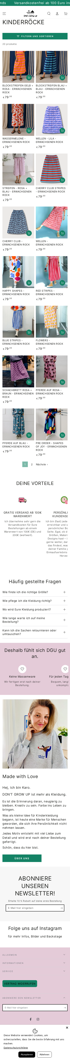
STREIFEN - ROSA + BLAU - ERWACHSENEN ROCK (17, 192)
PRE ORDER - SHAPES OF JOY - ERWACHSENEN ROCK (51, 447)
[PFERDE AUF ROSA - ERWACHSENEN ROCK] (52, 371)
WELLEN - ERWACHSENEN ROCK (49, 243)
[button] (49, 13)
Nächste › (42, 464)
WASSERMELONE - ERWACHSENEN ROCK (16, 140)
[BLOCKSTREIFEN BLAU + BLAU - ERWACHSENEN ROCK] (52, 67)
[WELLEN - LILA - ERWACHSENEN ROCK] (52, 120)
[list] (35, 526)
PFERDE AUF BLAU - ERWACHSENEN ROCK (16, 445)
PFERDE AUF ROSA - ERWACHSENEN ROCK (49, 392)
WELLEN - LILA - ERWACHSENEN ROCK (49, 140)
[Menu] (4, 13)
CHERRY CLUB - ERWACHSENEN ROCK (16, 243)
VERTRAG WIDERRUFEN (19, 983)
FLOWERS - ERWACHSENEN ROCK (49, 342)
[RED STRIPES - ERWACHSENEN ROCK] (52, 272)
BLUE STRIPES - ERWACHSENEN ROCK (16, 342)
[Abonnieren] (62, 908)
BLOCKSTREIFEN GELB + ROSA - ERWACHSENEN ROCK (17, 89)
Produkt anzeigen (29, 77)
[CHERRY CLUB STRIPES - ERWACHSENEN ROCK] (52, 169)
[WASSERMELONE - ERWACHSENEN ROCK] (18, 120)
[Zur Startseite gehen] (30, 13)
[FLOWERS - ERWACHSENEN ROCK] (52, 322)
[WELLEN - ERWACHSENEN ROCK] (52, 222)
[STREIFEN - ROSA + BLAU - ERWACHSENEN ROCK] (18, 169)
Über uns (21, 858)
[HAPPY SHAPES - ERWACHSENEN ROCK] (18, 272)
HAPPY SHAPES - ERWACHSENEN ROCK (16, 292)
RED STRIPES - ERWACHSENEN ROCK (49, 292)
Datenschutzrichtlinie (16, 1047)
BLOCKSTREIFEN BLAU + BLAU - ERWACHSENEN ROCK (51, 89)
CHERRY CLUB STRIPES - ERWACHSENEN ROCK (51, 190)
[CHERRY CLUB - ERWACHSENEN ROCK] (18, 222)
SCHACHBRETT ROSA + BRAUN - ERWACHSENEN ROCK (18, 394)
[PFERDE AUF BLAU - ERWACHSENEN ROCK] (18, 424)
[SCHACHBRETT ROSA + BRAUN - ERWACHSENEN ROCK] (18, 371)
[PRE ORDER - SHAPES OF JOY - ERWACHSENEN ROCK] (52, 424)
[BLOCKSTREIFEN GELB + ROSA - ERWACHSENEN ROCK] (18, 67)
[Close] (67, 1027)
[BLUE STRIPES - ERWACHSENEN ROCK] (18, 322)
